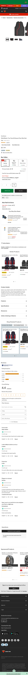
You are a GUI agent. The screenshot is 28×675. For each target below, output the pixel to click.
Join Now (25, 591)
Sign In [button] (14, 588)
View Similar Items (16, 144)
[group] (5, 272)
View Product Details (6, 144)
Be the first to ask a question (14, 531)
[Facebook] (3, 640)
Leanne (3, 446)
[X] (6, 640)
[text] (10, 275)
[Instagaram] (9, 640)
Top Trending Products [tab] (19, 325)
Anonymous (5, 506)
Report (16, 439)
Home (4, 17)
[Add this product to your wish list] (14, 185)
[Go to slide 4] (20, 39)
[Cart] (26, 11)
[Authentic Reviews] (7, 365)
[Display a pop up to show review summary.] (17, 220)
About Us (3, 605)
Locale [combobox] (3, 414)
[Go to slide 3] (16, 39)
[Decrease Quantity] (2, 185)
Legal (2, 609)
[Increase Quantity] (11, 185)
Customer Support (5, 596)
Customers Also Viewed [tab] (7, 325)
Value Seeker (5, 429)
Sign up (4, 621)
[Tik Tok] (18, 640)
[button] (12, 169)
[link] (5, 142)
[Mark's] (17, 5)
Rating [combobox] (3, 410)
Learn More (4, 630)
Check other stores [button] (6, 179)
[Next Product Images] (26, 31)
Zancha (3, 480)
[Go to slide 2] (11, 39)
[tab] (5, 162)
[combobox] (14, 418)
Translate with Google (7, 494)
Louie (3, 463)
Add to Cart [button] (7, 190)
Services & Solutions (5, 600)
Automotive (10, 17)
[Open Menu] (2, 11)
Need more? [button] (22, 170)
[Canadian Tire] (3, 5)
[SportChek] (10, 5)
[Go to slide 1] (7, 39)
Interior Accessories (19, 17)
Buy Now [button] (21, 190)
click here (6, 248)
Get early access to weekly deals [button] (13, 673)
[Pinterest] (15, 640)
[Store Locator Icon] (2, 8)
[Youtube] (12, 640)
